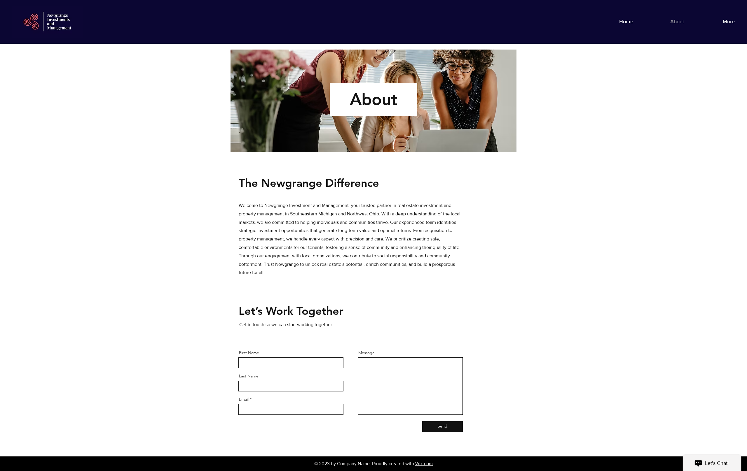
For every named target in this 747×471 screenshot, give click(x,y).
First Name (249, 353)
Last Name (249, 376)
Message (366, 353)
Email (244, 399)
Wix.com (424, 463)
